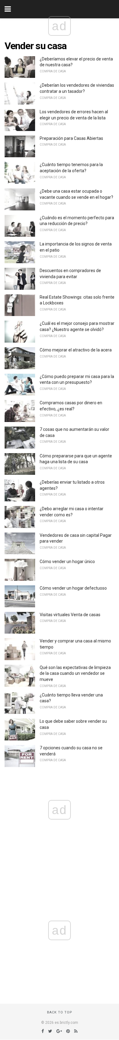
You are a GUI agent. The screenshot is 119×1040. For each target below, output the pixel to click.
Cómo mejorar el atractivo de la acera (76, 349)
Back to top (59, 1012)
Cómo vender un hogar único (67, 561)
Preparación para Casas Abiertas (71, 138)
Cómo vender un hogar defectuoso (73, 588)
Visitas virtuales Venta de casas (70, 614)
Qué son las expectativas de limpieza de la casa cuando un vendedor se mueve (75, 673)
